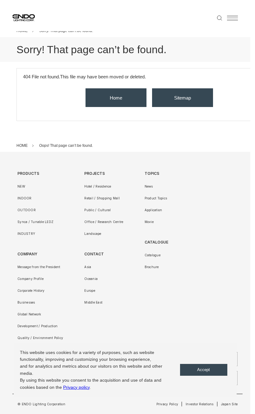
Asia (87, 267)
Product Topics (156, 198)
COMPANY (27, 254)
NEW (21, 186)
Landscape (92, 233)
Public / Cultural (97, 210)
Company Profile (30, 279)
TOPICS (152, 173)
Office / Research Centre (103, 222)
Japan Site (229, 404)
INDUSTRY (26, 233)
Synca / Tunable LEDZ (35, 222)
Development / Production (37, 326)
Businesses (26, 302)
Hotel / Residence (97, 186)
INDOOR (24, 198)
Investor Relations (200, 404)
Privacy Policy (167, 404)
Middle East (93, 302)
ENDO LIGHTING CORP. (21, 17)
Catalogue (152, 255)
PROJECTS (94, 173)
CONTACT (94, 254)
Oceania (91, 279)
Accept (203, 369)
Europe (89, 290)
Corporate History (30, 290)
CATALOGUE (156, 242)
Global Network (29, 314)
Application (153, 210)
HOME (22, 145)
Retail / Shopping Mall (102, 198)
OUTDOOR (26, 210)
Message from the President (38, 267)
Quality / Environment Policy (40, 338)
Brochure (152, 267)
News (149, 186)
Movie (149, 222)
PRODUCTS (28, 173)
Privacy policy (76, 387)
